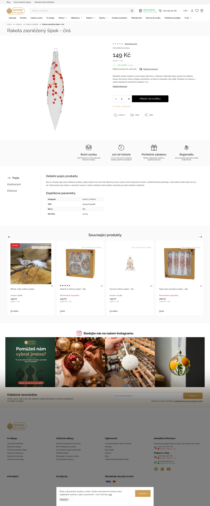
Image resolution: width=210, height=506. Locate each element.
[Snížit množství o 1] (116, 99)
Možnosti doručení (150, 69)
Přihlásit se (193, 396)
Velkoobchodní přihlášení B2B (116, 459)
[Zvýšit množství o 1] (129, 99)
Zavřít (191, 123)
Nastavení (64, 500)
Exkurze (108, 453)
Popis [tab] (15, 177)
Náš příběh (109, 450)
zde (110, 494)
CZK (185, 11)
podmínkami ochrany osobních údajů (188, 401)
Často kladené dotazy (22, 2)
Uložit (118, 122)
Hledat (132, 11)
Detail (62, 311)
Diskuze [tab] (12, 190)
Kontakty (108, 447)
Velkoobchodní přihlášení (44, 2)
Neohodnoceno (131, 44)
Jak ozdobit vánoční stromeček (68, 450)
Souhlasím (143, 493)
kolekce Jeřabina (89, 199)
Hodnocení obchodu (15, 456)
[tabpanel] (80, 278)
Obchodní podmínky (15, 443)
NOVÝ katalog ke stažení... (66, 447)
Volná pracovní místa (15, 459)
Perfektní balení (62, 453)
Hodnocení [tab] (14, 184)
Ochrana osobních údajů (16, 450)
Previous (10, 237)
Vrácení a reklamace (15, 453)
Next (201, 237)
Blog (8, 2)
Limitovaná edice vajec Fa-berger (118, 443)
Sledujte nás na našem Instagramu (108, 333)
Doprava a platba (14, 447)
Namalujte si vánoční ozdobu (67, 456)
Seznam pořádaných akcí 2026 (68, 443)
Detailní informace (120, 86)
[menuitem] (12, 18)
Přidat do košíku (150, 99)
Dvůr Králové (150, 11)
